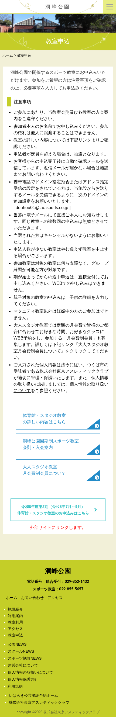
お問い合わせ (32, 597)
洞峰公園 (58, 6)
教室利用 (15, 622)
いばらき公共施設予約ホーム (33, 695)
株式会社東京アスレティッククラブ (39, 702)
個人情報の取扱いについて (30, 672)
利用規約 (15, 686)
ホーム (11, 597)
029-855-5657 (71, 589)
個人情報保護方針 (23, 679)
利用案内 (15, 616)
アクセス (54, 597)
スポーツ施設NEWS (25, 658)
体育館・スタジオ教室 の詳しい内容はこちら (44, 418)
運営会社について (23, 665)
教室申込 (15, 635)
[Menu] (109, 6)
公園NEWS (17, 644)
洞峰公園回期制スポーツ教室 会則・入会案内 (51, 444)
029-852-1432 (77, 582)
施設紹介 (15, 609)
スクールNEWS (21, 651)
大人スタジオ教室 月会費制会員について (44, 470)
